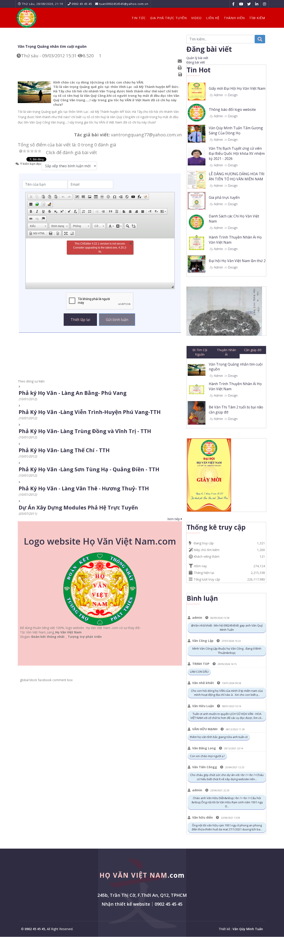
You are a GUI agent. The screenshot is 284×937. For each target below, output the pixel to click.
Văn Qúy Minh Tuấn (248, 929)
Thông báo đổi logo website (232, 109)
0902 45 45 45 (82, 4)
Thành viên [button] (234, 18)
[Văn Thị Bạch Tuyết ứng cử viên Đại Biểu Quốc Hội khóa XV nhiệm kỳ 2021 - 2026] (196, 156)
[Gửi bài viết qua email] (180, 61)
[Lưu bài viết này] (180, 74)
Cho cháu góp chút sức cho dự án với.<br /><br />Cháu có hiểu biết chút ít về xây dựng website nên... (227, 777)
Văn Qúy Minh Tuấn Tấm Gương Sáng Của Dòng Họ (236, 130)
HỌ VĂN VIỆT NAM (142, 875)
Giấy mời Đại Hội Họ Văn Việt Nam (237, 88)
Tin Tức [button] (139, 18)
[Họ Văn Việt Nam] (27, 18)
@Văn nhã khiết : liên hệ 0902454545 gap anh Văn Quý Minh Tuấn (227, 627)
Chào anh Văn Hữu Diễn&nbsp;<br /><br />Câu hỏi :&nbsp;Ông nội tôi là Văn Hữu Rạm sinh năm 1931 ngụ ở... (227, 802)
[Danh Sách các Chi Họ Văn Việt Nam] (196, 221)
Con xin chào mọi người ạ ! (207, 756)
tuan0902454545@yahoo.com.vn (123, 4)
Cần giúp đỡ (252, 350)
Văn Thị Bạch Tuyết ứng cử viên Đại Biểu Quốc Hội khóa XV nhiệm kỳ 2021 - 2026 (237, 153)
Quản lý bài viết (197, 58)
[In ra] (180, 68)
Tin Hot (199, 69)
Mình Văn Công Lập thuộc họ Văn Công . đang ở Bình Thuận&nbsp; (226, 651)
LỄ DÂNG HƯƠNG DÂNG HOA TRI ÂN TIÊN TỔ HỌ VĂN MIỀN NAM (236, 176)
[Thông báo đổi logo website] (196, 112)
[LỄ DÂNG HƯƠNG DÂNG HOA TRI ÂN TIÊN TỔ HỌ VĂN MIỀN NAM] (196, 179)
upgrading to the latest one (101, 247)
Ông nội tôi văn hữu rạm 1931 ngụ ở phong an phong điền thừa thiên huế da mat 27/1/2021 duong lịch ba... (227, 827)
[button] (31, 197)
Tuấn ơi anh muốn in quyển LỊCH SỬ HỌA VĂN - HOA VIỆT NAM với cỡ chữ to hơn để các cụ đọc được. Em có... (226, 716)
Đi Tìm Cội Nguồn (200, 352)
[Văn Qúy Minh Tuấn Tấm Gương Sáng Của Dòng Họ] (196, 133)
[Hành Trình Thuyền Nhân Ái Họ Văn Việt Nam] (196, 242)
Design (233, 95)
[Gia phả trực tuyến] (196, 200)
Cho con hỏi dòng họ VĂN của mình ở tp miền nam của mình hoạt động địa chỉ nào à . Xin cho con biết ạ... (227, 693)
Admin (218, 95)
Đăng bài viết (195, 62)
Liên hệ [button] (212, 18)
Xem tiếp (174, 519)
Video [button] (196, 18)
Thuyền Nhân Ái (226, 352)
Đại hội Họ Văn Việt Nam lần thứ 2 (237, 260)
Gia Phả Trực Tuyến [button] (168, 18)
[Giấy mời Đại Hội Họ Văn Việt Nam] (196, 91)
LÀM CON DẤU (199, 672)
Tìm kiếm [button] (257, 18)
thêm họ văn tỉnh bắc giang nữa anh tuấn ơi (219, 737)
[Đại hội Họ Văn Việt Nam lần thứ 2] (196, 263)
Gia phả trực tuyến (224, 197)
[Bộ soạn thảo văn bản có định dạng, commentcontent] (100, 260)
